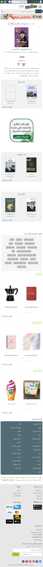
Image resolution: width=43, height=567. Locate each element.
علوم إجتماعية (17, 461)
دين (40, 453)
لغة (20, 424)
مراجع (19, 449)
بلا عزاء (31, 174)
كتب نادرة (29, 480)
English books (8, 480)
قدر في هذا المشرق (31, 214)
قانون (39, 472)
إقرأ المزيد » (23, 75)
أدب (40, 442)
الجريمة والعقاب (28, 239)
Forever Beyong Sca (31, 307)
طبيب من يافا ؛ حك (10, 174)
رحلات (39, 464)
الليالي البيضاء (11, 255)
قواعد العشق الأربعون (20, 263)
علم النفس (18, 468)
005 (13, 251)
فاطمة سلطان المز (31, 176)
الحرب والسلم (19, 243)
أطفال (19, 431)
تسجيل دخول (36, 2)
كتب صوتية (24, 477)
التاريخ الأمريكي (32, 101)
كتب (40, 477)
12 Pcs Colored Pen (31, 355)
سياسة (19, 457)
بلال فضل (19, 239)
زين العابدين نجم (31, 103)
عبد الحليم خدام (29, 243)
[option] (31, 293)
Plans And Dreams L (11, 355)
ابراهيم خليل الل (9, 176)
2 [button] (24, 313)
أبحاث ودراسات (20, 480)
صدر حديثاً (6, 477)
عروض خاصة (15, 477)
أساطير (19, 442)
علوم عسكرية (37, 468)
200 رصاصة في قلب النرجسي (27, 255)
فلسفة (39, 461)
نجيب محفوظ (21, 266)
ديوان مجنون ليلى (13, 259)
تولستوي (33, 259)
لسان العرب (8, 263)
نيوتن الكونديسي (9, 216)
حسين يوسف (10, 103)
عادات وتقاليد (17, 464)
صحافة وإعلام (36, 446)
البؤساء (12, 239)
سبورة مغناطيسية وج (31, 404)
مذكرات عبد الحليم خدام (24, 251)
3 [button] (21, 313)
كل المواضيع (37, 424)
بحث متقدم (33, 477)
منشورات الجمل (21, 247)
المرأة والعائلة (37, 449)
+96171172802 (37, 535)
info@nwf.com (37, 537)
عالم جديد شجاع (33, 263)
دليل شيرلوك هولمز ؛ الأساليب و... (21, 49)
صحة (19, 435)
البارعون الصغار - (11, 404)
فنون (39, 427)
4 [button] (18, 313)
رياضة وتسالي (36, 457)
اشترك (16, 554)
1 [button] (27, 313)
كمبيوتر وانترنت (16, 446)
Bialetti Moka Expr (11, 307)
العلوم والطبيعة (16, 453)
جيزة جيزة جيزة (32, 247)
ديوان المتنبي (24, 259)
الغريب (11, 243)
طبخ (39, 435)
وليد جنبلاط (31, 216)
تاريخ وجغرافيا (36, 438)
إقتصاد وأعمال (36, 431)
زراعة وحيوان (17, 438)
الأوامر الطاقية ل (10, 214)
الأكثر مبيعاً (37, 480)
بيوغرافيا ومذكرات (15, 427)
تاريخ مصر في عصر (10, 101)
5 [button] (15, 313)
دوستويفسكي (10, 247)
